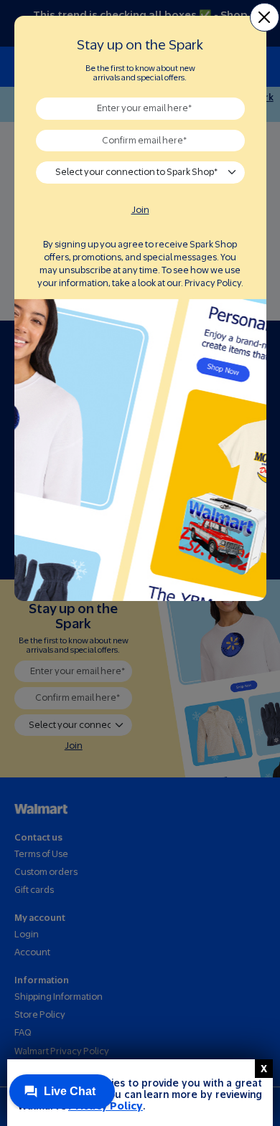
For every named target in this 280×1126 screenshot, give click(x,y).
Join (140, 209)
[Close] (264, 17)
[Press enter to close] (264, 1068)
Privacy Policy (213, 283)
